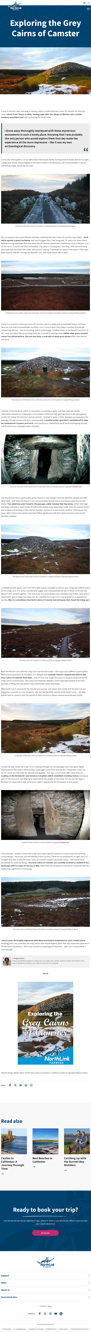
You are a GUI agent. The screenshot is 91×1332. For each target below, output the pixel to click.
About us (5, 1289)
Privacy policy (63, 1329)
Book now (45, 1233)
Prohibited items (51, 1329)
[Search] (89, 3)
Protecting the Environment (79, 1329)
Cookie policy (6, 1329)
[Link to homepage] (14, 5)
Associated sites (9, 1297)
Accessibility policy (20, 1329)
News (4, 1282)
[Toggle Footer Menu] (89, 1275)
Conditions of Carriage (36, 1329)
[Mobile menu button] (88, 9)
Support (5, 1275)
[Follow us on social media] (40, 1314)
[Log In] (84, 3)
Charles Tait (76, 486)
